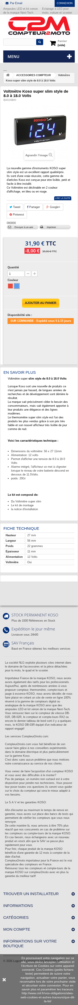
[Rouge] (10, 286)
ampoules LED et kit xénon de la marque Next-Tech (37, 709)
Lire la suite (62, 198)
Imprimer (51, 227)
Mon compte (16, 929)
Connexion (65, 3)
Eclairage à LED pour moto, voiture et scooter (57, 10)
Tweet (16, 207)
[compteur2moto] (39, 27)
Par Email (16, 3)
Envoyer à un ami (24, 227)
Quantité (13, 267)
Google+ (54, 207)
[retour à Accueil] (8, 75)
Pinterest (18, 214)
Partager (34, 207)
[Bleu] (16, 286)
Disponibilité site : (20, 315)
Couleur (13, 280)
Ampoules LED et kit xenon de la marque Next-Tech (20, 10)
